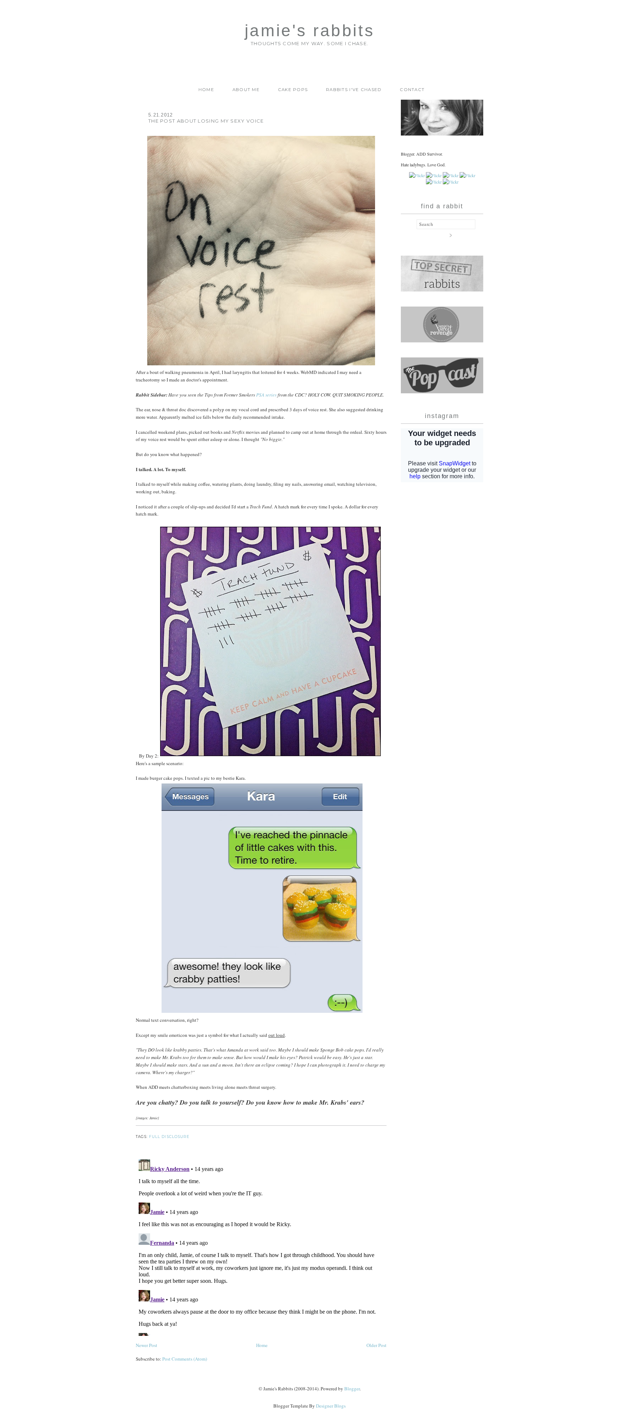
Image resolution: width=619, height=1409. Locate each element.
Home (206, 89)
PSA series (266, 395)
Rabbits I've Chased (354, 89)
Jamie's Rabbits (309, 31)
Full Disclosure (169, 1136)
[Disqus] (261, 1246)
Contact (412, 89)
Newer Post (146, 1345)
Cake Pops (293, 89)
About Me (246, 89)
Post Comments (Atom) (184, 1359)
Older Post (376, 1345)
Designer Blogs (331, 1406)
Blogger (352, 1388)
